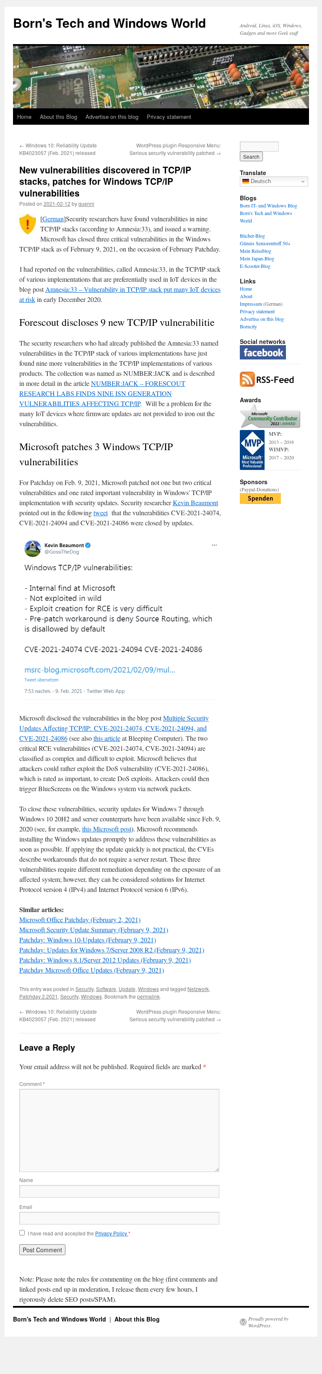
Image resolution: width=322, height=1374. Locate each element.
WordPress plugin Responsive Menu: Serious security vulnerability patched (175, 149)
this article (106, 738)
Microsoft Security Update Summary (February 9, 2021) (93, 929)
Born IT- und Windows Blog (268, 205)
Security (84, 988)
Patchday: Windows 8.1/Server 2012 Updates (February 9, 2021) (105, 959)
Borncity (248, 326)
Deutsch (260, 181)
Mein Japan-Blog (257, 258)
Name (26, 1179)
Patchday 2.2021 (38, 996)
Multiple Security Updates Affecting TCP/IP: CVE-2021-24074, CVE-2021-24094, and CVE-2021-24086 (114, 727)
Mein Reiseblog (255, 250)
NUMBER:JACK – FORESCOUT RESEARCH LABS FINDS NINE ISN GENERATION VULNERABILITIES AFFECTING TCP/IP (102, 393)
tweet (100, 512)
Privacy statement (169, 117)
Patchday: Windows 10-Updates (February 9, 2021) (87, 939)
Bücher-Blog (252, 235)
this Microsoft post (106, 828)
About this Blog (58, 117)
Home (24, 117)
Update (127, 988)
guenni (86, 203)
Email (25, 1206)
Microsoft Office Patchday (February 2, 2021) (79, 919)
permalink (148, 996)
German (53, 218)
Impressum (251, 303)
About (246, 296)
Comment (32, 1083)
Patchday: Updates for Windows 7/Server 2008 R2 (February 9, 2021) (111, 949)
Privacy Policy (111, 1233)
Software (106, 988)
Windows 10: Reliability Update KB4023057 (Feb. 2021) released (58, 149)
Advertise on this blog (112, 117)
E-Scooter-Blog (255, 265)
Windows (148, 988)
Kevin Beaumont (195, 502)
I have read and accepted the (79, 1233)
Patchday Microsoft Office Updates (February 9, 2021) (91, 969)
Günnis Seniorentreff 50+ (265, 243)
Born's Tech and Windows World (109, 22)
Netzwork (198, 988)
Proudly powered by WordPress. (268, 1322)
